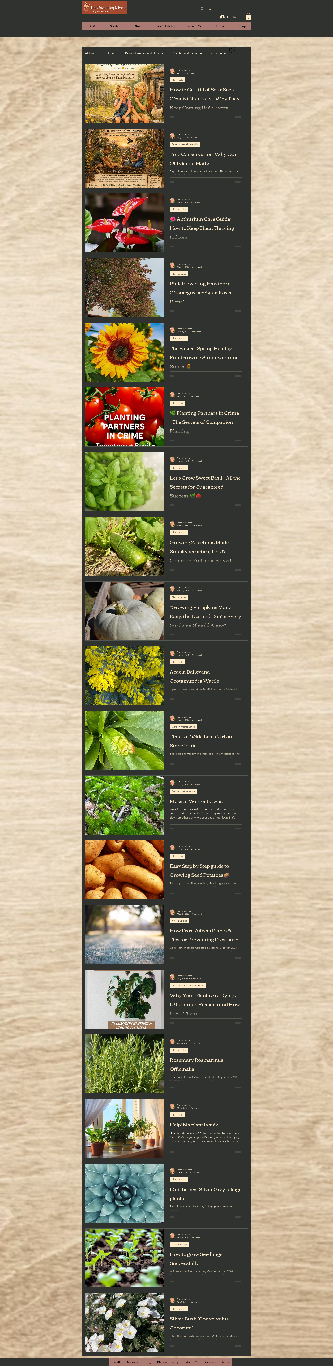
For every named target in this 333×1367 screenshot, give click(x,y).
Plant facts (177, 79)
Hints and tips (179, 920)
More (212, 53)
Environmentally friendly (185, 144)
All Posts (91, 53)
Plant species (179, 209)
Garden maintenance (187, 53)
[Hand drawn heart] (232, 50)
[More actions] (241, 71)
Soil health (111, 53)
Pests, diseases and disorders (145, 53)
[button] (248, 16)
